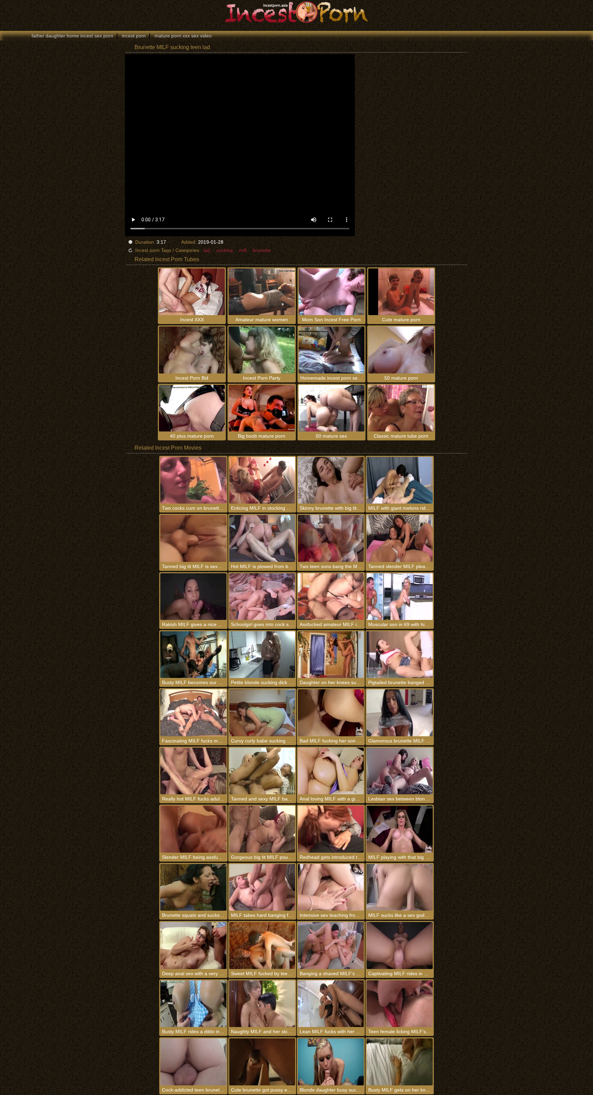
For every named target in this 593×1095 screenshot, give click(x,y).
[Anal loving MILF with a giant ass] (331, 771)
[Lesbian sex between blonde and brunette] (399, 771)
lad (207, 250)
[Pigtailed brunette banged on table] (399, 654)
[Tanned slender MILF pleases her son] (399, 538)
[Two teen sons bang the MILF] (331, 538)
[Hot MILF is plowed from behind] (262, 538)
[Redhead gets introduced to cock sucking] (331, 829)
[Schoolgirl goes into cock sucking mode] (262, 596)
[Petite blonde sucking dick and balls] (262, 654)
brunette (262, 250)
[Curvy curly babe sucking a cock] (262, 712)
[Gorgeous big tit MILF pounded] (262, 829)
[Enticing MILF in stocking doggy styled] (262, 480)
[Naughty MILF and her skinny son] (262, 1003)
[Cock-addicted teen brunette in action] (193, 1061)
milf (242, 250)
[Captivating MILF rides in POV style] (399, 945)
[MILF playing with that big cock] (399, 829)
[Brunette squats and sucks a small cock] (193, 887)
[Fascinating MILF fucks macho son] (193, 712)
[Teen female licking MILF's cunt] (399, 1003)
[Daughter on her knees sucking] (331, 654)
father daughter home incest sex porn (72, 35)
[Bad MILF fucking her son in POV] (331, 712)
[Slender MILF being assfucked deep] (193, 829)
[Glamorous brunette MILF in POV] (399, 712)
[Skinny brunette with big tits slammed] (331, 480)
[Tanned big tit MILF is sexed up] (193, 538)
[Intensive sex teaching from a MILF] (331, 887)
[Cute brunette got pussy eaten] (262, 1061)
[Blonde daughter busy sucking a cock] (331, 1061)
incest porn (134, 35)
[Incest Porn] (296, 12)
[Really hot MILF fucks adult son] (193, 771)
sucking (224, 250)
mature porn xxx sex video (183, 35)
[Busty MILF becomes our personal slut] (193, 654)
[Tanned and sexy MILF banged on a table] (262, 771)
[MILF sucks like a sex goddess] (399, 887)
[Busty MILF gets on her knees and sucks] (399, 1061)
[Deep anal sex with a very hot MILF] (193, 945)
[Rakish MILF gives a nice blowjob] (193, 596)
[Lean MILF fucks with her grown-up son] (331, 1003)
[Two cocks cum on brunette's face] (193, 480)
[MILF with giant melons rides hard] (399, 480)
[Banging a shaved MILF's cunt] (331, 945)
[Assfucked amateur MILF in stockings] (331, 596)
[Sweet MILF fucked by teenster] (262, 945)
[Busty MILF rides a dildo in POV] (193, 1003)
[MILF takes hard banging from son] (262, 887)
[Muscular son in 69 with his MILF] (399, 596)
